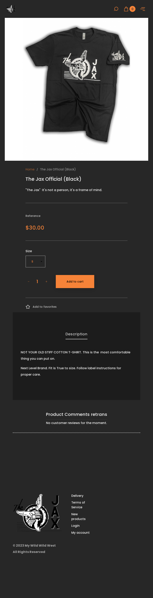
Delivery (77, 496)
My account (80, 533)
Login (75, 526)
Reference (33, 216)
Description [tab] (76, 334)
